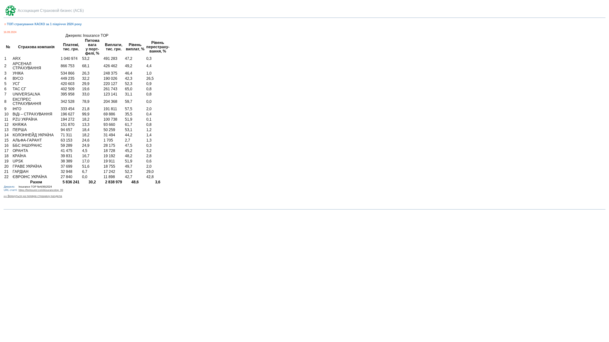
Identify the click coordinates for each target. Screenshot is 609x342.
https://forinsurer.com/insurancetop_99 (41, 190)
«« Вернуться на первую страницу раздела (33, 196)
